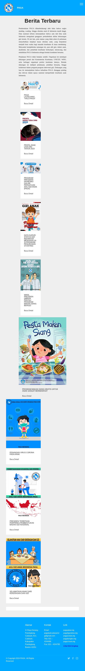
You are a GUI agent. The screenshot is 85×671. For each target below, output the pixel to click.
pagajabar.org (68, 630)
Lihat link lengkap (70, 646)
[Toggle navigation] (81, 4)
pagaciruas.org (69, 641)
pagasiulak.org (69, 636)
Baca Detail (28, 103)
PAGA (20, 8)
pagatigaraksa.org (70, 633)
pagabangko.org (69, 639)
